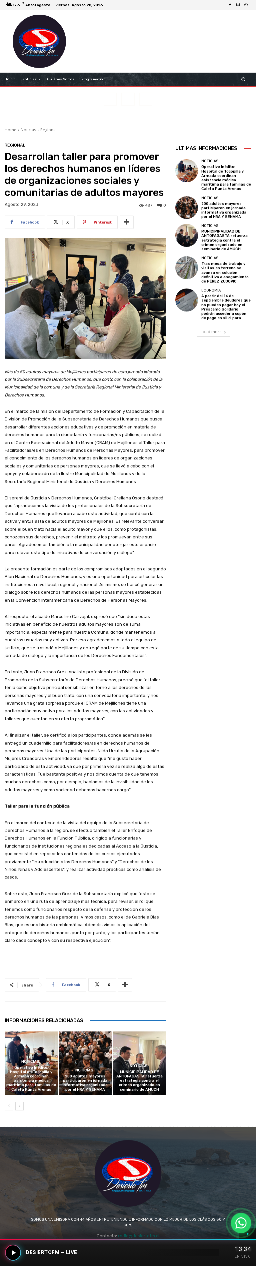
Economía (211, 290)
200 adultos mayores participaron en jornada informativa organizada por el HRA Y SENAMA (85, 1083)
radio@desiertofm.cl (138, 1235)
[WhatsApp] (246, 5)
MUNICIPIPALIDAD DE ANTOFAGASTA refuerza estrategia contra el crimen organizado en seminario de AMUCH (139, 1081)
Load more (211, 331)
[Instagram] (238, 5)
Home (10, 130)
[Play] (13, 1253)
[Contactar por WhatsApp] (241, 1223)
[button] (243, 79)
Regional (48, 130)
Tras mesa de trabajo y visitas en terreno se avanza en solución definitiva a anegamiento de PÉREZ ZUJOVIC (225, 273)
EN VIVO (243, 1256)
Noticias (28, 130)
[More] (127, 222)
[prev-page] (9, 1106)
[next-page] (19, 1106)
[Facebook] (230, 5)
